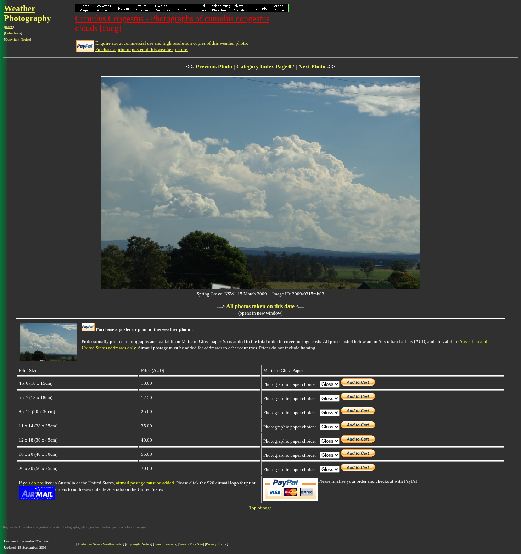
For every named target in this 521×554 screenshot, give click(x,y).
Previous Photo (214, 66)
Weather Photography (27, 13)
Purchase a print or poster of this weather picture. (141, 49)
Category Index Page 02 (265, 66)
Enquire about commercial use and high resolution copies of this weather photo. (171, 43)
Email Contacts (165, 544)
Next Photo (311, 66)
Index (9, 27)
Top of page (260, 507)
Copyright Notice (17, 39)
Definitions (13, 33)
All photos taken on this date (260, 306)
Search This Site (191, 544)
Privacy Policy (216, 544)
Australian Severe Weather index (100, 544)
